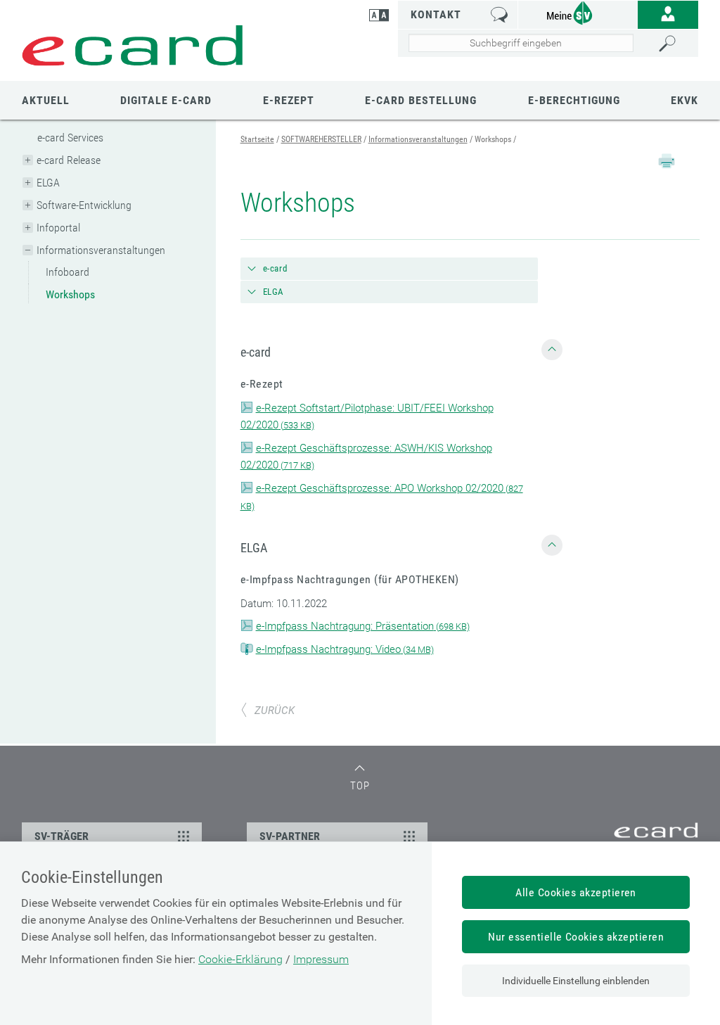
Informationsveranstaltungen (101, 250)
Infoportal (58, 227)
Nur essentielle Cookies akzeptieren (576, 936)
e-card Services (70, 137)
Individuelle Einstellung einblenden (576, 980)
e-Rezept (288, 100)
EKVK (684, 100)
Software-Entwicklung (84, 205)
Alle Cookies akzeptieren (575, 892)
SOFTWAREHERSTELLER (321, 139)
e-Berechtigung (574, 100)
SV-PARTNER (289, 836)
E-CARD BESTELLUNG (421, 100)
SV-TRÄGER (61, 836)
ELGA (48, 182)
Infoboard (67, 272)
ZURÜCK (275, 710)
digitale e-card (166, 100)
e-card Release (69, 160)
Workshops (70, 294)
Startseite (257, 139)
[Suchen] (675, 43)
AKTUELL (46, 100)
